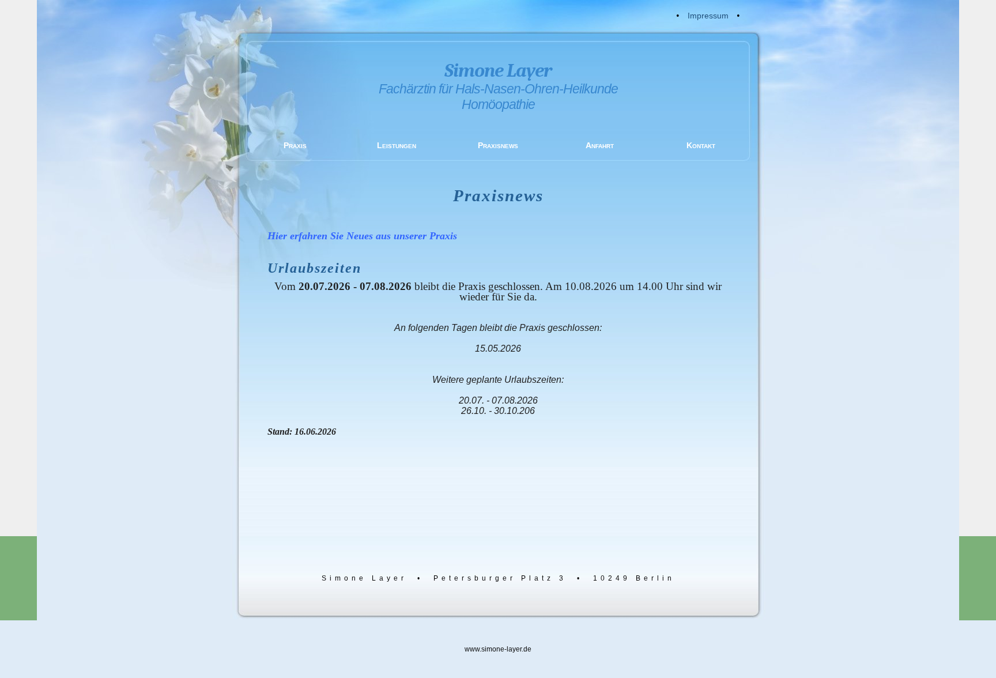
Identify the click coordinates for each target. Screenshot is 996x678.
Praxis (295, 145)
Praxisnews (498, 145)
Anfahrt (600, 145)
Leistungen (396, 145)
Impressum (708, 15)
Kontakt (700, 145)
